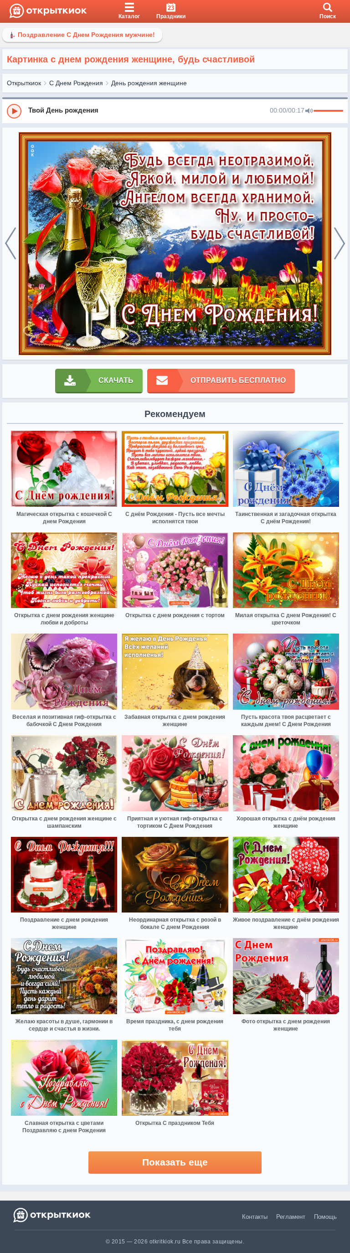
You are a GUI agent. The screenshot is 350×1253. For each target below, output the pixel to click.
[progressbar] (328, 111)
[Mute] (309, 111)
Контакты (255, 1216)
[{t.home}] (52, 1214)
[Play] (14, 111)
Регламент (290, 1216)
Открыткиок (24, 83)
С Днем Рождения (76, 83)
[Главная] (48, 11)
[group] (175, 110)
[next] (339, 244)
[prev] (10, 244)
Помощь (325, 1216)
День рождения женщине (149, 83)
